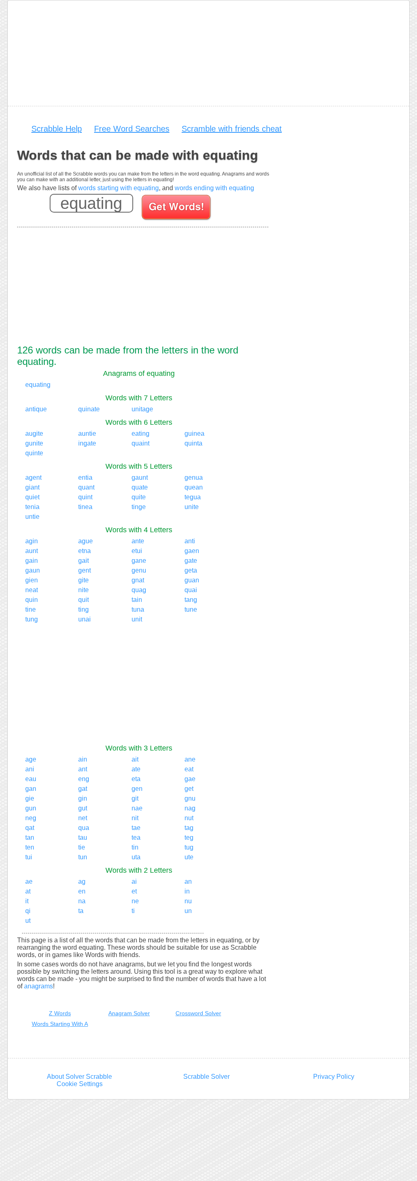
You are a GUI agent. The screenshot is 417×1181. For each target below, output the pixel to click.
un (188, 910)
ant (82, 769)
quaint (140, 443)
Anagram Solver (129, 1013)
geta (190, 570)
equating (37, 384)
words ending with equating (214, 187)
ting (83, 609)
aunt (31, 550)
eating (140, 433)
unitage (142, 409)
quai (190, 589)
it (27, 901)
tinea (85, 506)
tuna (138, 609)
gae (189, 778)
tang (190, 599)
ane (189, 759)
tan (29, 837)
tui (28, 857)
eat (188, 769)
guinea (194, 433)
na (82, 901)
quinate (89, 409)
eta (136, 778)
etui (137, 550)
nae (137, 808)
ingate (87, 443)
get (188, 788)
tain (137, 599)
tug (188, 847)
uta (136, 857)
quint (85, 497)
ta (80, 910)
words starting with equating (118, 187)
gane (139, 560)
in (187, 891)
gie (29, 798)
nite (83, 589)
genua (193, 477)
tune (190, 609)
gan (30, 788)
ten (29, 847)
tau (82, 837)
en (82, 891)
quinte (34, 453)
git (135, 798)
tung (31, 619)
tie (81, 847)
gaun (32, 570)
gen (137, 788)
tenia (32, 506)
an (188, 881)
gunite (34, 443)
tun (82, 857)
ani (29, 769)
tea (136, 837)
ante (138, 541)
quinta (193, 443)
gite (83, 580)
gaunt (140, 477)
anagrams (38, 986)
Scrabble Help (56, 128)
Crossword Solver (198, 1013)
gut (82, 808)
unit (137, 619)
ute (188, 857)
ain (82, 759)
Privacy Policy (333, 1076)
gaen (191, 550)
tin (135, 847)
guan (191, 580)
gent (84, 570)
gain (31, 560)
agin (31, 541)
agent (33, 477)
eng (83, 778)
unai (84, 619)
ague (85, 541)
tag (188, 827)
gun (30, 808)
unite (191, 506)
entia (85, 477)
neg (30, 817)
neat (31, 589)
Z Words (60, 1013)
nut (188, 817)
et (134, 891)
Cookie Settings (80, 1083)
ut (28, 920)
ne (135, 901)
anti (189, 541)
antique (36, 409)
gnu (189, 798)
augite (34, 433)
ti (133, 910)
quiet (32, 497)
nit (135, 817)
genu (139, 570)
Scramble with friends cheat (232, 128)
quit (83, 599)
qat (29, 827)
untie (32, 516)
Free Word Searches (131, 128)
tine (30, 609)
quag (139, 589)
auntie (87, 433)
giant (32, 487)
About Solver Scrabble (79, 1076)
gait (83, 560)
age (30, 759)
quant (86, 487)
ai (134, 881)
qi (28, 910)
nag (189, 808)
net (82, 817)
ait (135, 759)
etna (84, 550)
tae (136, 827)
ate (136, 769)
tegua (192, 497)
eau (30, 778)
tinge (139, 506)
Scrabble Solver (206, 1076)
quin (31, 599)
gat (82, 788)
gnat (138, 580)
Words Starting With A (60, 1024)
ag (82, 881)
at (28, 891)
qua (83, 827)
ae (29, 881)
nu (188, 901)
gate (190, 560)
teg (188, 837)
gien (31, 580)
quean (193, 487)
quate (140, 487)
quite (139, 497)
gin (82, 798)
